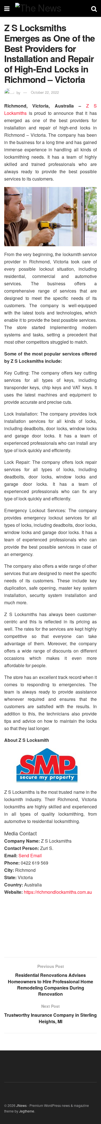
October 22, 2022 (45, 92)
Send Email (30, 855)
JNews (21, 1105)
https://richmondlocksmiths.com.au (58, 892)
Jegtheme (26, 1111)
